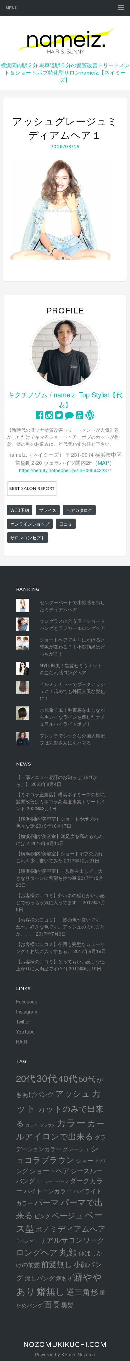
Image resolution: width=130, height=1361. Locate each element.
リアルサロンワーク (72, 1240)
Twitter (23, 1021)
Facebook (26, 1001)
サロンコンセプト (27, 537)
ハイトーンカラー (48, 1190)
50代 (87, 1078)
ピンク (42, 1216)
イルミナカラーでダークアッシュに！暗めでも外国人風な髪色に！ (72, 691)
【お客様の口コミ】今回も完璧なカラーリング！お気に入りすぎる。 (60, 947)
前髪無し (56, 1263)
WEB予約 (19, 510)
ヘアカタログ (79, 510)
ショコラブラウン (57, 1153)
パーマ (46, 1202)
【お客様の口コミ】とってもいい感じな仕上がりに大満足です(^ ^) (60, 965)
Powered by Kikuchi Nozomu (65, 1354)
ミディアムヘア (78, 1228)
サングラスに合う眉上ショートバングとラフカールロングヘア (72, 624)
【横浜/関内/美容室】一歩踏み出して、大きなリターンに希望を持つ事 (59, 874)
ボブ (42, 1228)
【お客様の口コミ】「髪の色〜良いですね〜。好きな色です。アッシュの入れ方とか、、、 (60, 926)
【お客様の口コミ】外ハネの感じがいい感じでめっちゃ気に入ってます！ (60, 899)
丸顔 (68, 1251)
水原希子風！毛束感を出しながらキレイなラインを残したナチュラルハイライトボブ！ (72, 716)
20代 (25, 1078)
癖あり (64, 1278)
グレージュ (76, 1149)
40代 (67, 1078)
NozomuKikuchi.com (65, 1344)
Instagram (26, 1011)
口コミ (65, 524)
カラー (71, 1122)
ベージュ (67, 1215)
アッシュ (72, 1093)
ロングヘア (37, 1252)
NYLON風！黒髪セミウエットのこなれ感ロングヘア (71, 669)
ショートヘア (49, 1170)
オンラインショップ (29, 524)
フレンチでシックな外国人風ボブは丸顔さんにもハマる (72, 739)
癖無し (51, 1291)
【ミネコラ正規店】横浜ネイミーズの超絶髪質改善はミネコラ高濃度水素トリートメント (60, 801)
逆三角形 (82, 1291)
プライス (47, 510)
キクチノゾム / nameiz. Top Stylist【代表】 (65, 399)
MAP (103, 462)
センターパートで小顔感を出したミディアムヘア (72, 606)
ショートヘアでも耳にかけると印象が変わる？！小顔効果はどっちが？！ (72, 646)
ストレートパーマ (52, 1181)
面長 (52, 1304)
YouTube (25, 1031)
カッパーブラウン (40, 1124)
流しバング (40, 1277)
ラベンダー (27, 1241)
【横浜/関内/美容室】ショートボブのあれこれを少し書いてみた (59, 857)
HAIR (21, 1041)
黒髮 (67, 1304)
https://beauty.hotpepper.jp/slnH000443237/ (65, 470)
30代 (47, 1078)
